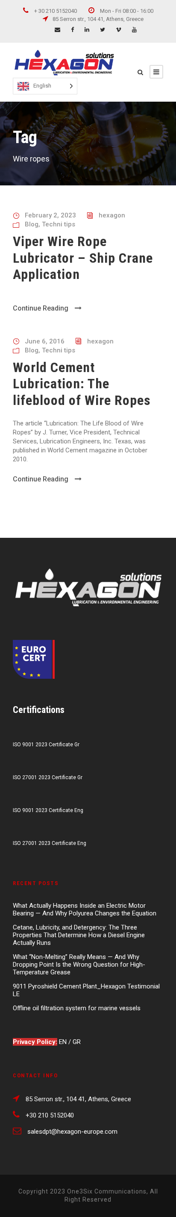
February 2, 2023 (50, 215)
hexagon (112, 215)
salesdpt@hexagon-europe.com (72, 1131)
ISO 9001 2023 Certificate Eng (48, 810)
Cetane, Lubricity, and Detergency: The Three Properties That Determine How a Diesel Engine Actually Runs (79, 935)
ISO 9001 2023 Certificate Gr (46, 745)
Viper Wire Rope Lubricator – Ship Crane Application (83, 257)
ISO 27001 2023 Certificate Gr (47, 777)
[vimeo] (118, 29)
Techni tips (58, 224)
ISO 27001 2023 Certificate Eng (49, 843)
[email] (57, 29)
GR (77, 1042)
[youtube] (134, 29)
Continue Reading (40, 308)
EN (63, 1042)
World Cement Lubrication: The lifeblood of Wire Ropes (82, 383)
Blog (31, 224)
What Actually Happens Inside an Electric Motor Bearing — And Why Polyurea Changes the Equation (84, 909)
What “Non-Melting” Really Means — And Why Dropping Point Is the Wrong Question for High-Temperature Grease (79, 964)
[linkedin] (87, 29)
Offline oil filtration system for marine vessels (77, 1008)
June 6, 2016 (45, 341)
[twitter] (102, 29)
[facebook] (72, 29)
